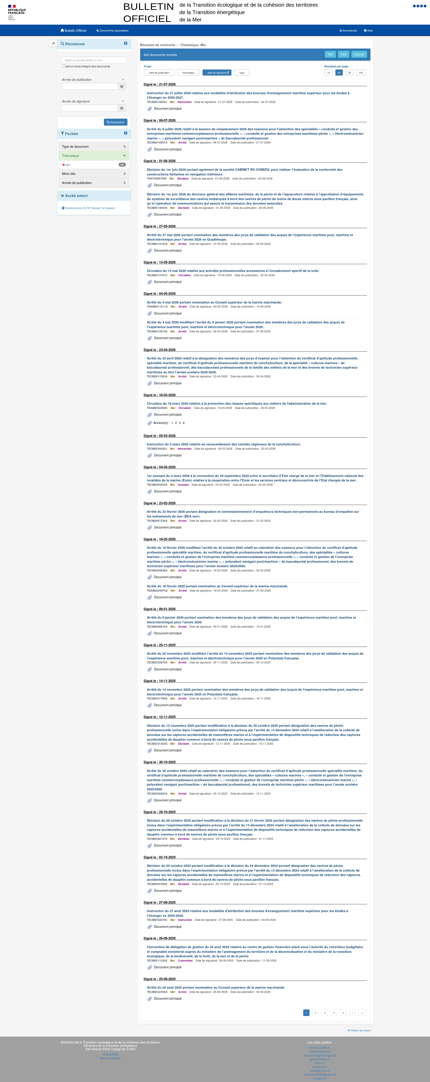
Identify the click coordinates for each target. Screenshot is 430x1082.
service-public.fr (319, 1047)
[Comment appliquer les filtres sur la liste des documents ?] (125, 133)
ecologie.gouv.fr (319, 1070)
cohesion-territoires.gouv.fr (320, 1074)
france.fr (320, 1063)
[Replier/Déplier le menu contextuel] (53, 43)
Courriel (359, 54)
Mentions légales (110, 1058)
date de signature (217, 72)
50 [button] (349, 72)
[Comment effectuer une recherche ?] (125, 43)
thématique (188, 72)
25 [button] (339, 72)
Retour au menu (360, 1030)
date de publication (159, 72)
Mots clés (68, 173)
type (242, 72)
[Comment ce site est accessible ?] (415, 5)
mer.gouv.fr (319, 1078)
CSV (343, 54)
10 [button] (328, 72)
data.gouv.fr (320, 1067)
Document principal (167, 108)
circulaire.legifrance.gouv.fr (319, 1055)
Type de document (75, 146)
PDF (330, 54)
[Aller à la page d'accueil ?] (425, 5)
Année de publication (77, 182)
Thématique (70, 155)
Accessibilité (110, 1054)
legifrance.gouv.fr (319, 1051)
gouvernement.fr (320, 1059)
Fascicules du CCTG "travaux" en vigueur (89, 208)
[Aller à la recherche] (422, 5)
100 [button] (361, 72)
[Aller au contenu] (418, 5)
